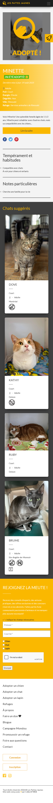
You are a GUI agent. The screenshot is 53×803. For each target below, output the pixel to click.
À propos (8, 710)
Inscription (15, 767)
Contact (8, 746)
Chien (7, 641)
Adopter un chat (12, 691)
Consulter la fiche (26, 240)
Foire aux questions (15, 740)
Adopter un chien (13, 685)
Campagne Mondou (14, 728)
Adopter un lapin (13, 697)
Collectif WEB (31, 792)
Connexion (15, 757)
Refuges (8, 704)
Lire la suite (27, 130)
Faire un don (10, 716)
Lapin (7, 648)
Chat (7, 645)
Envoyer (7, 668)
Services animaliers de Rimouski (25, 105)
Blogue (7, 722)
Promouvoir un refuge (16, 734)
